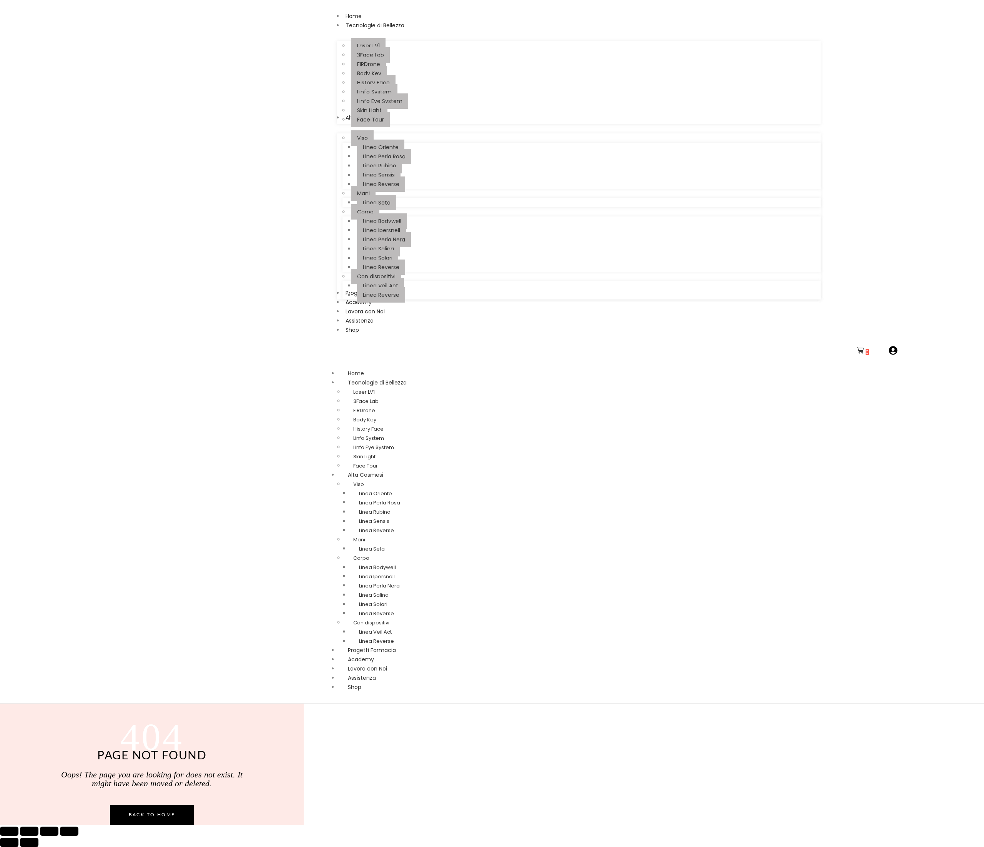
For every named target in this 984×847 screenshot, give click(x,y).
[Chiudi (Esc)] (69, 831)
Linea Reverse (376, 530)
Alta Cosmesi (365, 475)
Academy (361, 659)
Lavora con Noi (367, 668)
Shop (354, 687)
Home (356, 373)
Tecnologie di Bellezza (377, 382)
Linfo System (368, 438)
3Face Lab (366, 401)
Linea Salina (374, 595)
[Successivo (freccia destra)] (29, 842)
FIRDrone (364, 410)
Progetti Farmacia (372, 650)
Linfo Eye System (373, 447)
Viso (358, 484)
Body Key (364, 419)
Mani (359, 539)
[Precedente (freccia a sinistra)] (9, 842)
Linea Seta (372, 548)
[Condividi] (49, 831)
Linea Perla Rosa (379, 502)
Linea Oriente (375, 493)
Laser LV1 (364, 392)
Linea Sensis (374, 521)
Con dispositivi (371, 622)
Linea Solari (373, 604)
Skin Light (364, 456)
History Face (368, 429)
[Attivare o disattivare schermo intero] (29, 831)
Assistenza (362, 678)
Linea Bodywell (377, 567)
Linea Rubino (375, 512)
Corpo (361, 558)
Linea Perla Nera (379, 585)
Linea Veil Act (375, 632)
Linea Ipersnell (377, 576)
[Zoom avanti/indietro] (9, 831)
